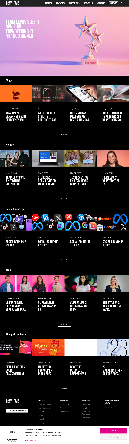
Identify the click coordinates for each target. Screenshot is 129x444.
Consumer (64, 412)
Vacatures (86, 418)
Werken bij (88, 3)
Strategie (41, 419)
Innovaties (60, 3)
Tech (61, 408)
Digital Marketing (44, 404)
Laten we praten (16, 411)
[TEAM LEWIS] (12, 3)
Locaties (85, 408)
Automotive (64, 404)
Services (48, 3)
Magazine (101, 3)
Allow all (113, 431)
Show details (29, 440)
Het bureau (86, 404)
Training (41, 423)
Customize (112, 437)
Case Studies (74, 3)
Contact (113, 3)
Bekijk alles (64, 135)
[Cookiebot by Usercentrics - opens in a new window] (12, 440)
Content (41, 412)
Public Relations (44, 408)
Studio (40, 415)
